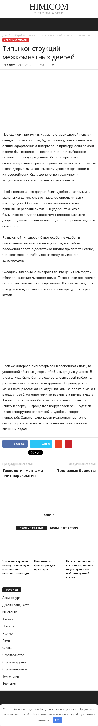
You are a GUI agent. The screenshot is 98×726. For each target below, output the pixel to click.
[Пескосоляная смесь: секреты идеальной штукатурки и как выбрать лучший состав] (81, 546)
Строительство (13, 655)
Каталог (8, 619)
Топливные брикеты (76, 470)
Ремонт (7, 640)
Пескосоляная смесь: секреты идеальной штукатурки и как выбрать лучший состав (80, 569)
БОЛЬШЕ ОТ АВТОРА (64, 528)
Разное (7, 633)
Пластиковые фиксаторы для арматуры (44, 565)
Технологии (10, 676)
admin (11, 65)
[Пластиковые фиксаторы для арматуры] (49, 546)
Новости (8, 626)
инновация (9, 612)
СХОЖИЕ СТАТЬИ (31, 528)
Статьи (7, 648)
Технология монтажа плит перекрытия (22, 473)
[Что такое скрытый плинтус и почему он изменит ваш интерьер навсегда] (17, 546)
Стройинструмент (15, 662)
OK (57, 720)
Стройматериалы (15, 40)
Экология (9, 683)
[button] (90, 25)
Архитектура (11, 598)
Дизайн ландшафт (15, 605)
